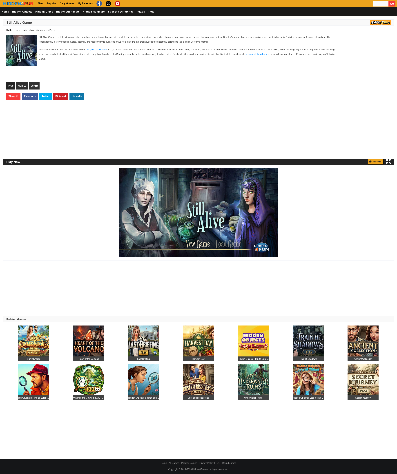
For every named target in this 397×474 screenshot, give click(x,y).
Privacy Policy (206, 463)
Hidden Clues (44, 11)
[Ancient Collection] (363, 339)
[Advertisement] (365, 57)
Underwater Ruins (253, 397)
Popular (51, 3)
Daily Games (67, 3)
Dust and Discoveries (198, 397)
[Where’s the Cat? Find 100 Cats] (88, 378)
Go (392, 3)
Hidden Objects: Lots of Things (308, 397)
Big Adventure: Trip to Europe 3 (33, 397)
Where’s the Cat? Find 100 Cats (88, 397)
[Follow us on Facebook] (99, 3)
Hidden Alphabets (68, 11)
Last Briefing (143, 359)
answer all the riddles (256, 54)
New (40, 3)
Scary (34, 86)
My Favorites (85, 3)
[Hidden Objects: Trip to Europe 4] (253, 339)
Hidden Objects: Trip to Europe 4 (253, 359)
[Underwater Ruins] (253, 378)
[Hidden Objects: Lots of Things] (308, 378)
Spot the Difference (121, 11)
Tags (151, 11)
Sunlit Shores (33, 359)
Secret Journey (363, 397)
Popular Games (189, 463)
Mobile (22, 86)
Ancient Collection (363, 359)
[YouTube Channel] (117, 3)
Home (5, 11)
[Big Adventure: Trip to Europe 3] (33, 378)
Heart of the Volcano (88, 359)
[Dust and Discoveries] (198, 378)
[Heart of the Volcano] (88, 339)
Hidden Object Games (32, 30)
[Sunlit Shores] (33, 339)
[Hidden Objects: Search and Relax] (143, 378)
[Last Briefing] (143, 339)
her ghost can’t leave (96, 49)
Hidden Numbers (94, 11)
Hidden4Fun (12, 30)
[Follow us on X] (108, 3)
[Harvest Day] (198, 339)
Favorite (376, 161)
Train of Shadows (308, 359)
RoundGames (229, 463)
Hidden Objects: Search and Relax (143, 397)
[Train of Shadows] (308, 339)
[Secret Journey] (363, 378)
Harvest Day (198, 359)
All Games (174, 463)
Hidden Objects (22, 11)
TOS (217, 463)
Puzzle (140, 11)
